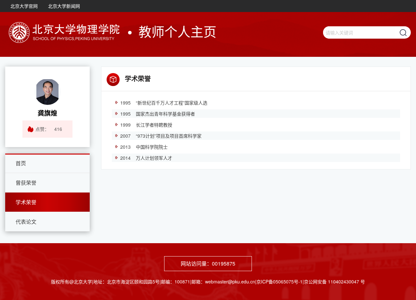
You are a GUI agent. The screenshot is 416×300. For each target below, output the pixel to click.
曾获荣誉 (26, 182)
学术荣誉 (26, 202)
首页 (21, 163)
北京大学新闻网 (64, 6)
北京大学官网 (24, 6)
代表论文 (26, 221)
